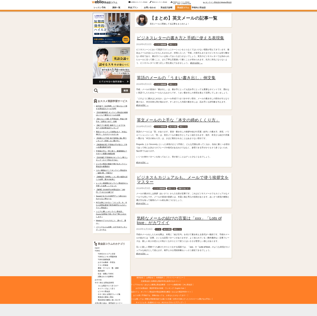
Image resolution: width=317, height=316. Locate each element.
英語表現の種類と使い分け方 (109, 300)
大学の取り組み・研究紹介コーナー (108, 303)
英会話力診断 (166, 7)
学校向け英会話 (199, 7)
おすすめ (98, 280)
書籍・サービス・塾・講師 (108, 268)
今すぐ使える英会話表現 (104, 283)
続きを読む (196, 63)
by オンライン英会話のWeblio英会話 (217, 2)
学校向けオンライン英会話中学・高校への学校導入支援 (182, 2)
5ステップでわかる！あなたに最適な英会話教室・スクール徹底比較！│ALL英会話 (160, 285)
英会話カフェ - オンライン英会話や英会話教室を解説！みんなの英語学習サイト (160, 292)
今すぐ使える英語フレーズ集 (109, 294)
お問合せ (149, 278)
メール (158, 229)
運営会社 (139, 278)
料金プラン (133, 7)
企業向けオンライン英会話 (139, 2)
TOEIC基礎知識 (104, 259)
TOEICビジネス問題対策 (107, 257)
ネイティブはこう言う (106, 289)
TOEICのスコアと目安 (106, 254)
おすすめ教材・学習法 (106, 262)
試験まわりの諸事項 (105, 277)
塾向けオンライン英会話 (159, 2)
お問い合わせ (150, 7)
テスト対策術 (103, 265)
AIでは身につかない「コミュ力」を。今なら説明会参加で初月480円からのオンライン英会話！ (111, 205)
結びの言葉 (173, 126)
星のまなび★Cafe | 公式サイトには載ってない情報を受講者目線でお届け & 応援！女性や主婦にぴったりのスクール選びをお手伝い (160, 299)
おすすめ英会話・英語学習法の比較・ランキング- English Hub (160, 288)
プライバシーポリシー (175, 278)
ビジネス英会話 (104, 291)
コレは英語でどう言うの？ (108, 286)
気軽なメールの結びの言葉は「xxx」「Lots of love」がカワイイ (179, 220)
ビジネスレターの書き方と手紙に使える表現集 (180, 38)
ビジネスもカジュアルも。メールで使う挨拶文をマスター (183, 179)
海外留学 (101, 271)
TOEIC (97, 251)
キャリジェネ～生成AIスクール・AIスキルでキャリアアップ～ (160, 302)
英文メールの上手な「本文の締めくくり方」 (178, 120)
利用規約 (159, 278)
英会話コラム (110, 2)
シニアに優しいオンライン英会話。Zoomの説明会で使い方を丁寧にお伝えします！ (111, 214)
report (97, 248)
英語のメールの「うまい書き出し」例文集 (176, 77)
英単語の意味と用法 (105, 297)
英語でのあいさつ (184, 188)
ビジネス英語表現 (160, 44)
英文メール (173, 44)
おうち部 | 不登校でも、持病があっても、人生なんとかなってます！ (160, 295)
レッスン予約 (100, 7)
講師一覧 (116, 7)
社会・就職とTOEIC (106, 274)
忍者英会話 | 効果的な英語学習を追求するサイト (160, 281)
